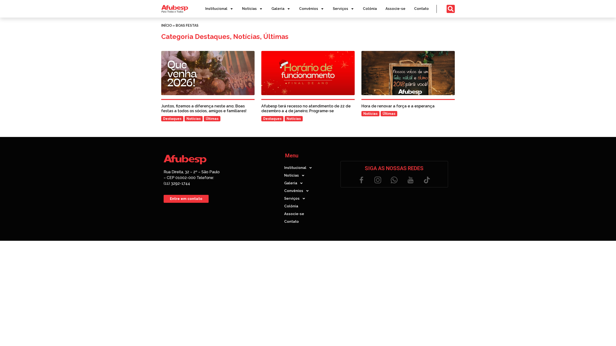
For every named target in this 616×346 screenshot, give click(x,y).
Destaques (212, 37)
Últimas (276, 37)
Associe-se (395, 8)
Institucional (216, 8)
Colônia (370, 8)
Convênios (308, 8)
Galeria (277, 8)
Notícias (249, 8)
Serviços (340, 8)
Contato (421, 8)
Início (166, 25)
